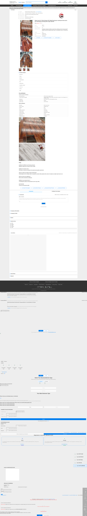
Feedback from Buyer (56, 191)
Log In (2, 494)
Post (43, 203)
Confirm (41, 330)
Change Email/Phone (46, 515)
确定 (41, 375)
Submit (57, 407)
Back (30, 407)
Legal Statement (48, 284)
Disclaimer (36, 284)
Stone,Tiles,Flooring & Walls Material (18, 7)
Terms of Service (41, 284)
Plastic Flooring (27, 7)
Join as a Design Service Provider (51, 281)
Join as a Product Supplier (34, 281)
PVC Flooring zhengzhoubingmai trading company (38, 7)
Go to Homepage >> (39, 11)
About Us (26, 284)
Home (12, 5)
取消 (46, 375)
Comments (31, 191)
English (20, 2)
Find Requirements (52, 5)
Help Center (70, 5)
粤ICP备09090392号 (43, 290)
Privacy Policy (54, 284)
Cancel (46, 330)
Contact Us (31, 284)
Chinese (23, 2)
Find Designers (19, 5)
